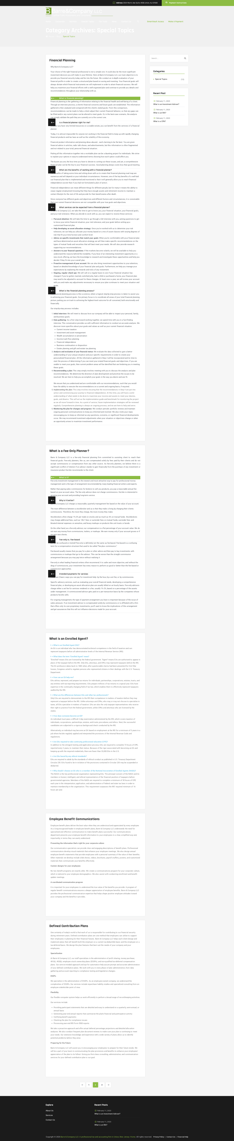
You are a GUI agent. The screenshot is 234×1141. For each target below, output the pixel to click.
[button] (95, 98)
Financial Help (182, 1137)
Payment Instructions (177, 3)
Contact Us (126, 21)
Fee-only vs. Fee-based (69, 539)
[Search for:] (169, 58)
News (114, 21)
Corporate (60, 21)
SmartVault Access (155, 21)
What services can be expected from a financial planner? (84, 207)
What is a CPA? (159, 121)
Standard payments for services (73, 574)
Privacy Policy (158, 1137)
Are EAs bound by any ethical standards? (70, 756)
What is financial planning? (71, 98)
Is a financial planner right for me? (74, 122)
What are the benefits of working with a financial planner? (85, 170)
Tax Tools (103, 21)
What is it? (64, 477)
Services (73, 21)
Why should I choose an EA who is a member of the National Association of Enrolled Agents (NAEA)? (94, 771)
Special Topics (87, 21)
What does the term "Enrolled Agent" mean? (71, 656)
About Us (49, 1111)
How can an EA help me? (63, 677)
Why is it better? (66, 500)
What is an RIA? (159, 113)
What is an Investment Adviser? (166, 104)
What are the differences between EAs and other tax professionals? (80, 695)
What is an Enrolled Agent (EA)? (66, 645)
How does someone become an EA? (68, 716)
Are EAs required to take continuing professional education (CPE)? (80, 742)
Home (48, 21)
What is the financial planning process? (76, 290)
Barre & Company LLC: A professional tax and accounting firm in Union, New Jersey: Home (98, 1137)
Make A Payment (175, 21)
